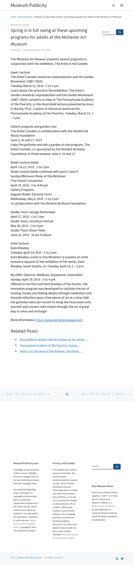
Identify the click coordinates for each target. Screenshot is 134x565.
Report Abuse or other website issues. (24, 524)
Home (14, 16)
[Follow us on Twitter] (122, 559)
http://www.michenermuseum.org (59, 320)
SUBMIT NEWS (107, 495)
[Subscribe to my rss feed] (117, 559)
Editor (17, 50)
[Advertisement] (112, 90)
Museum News (25, 16)
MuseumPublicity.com (30, 557)
